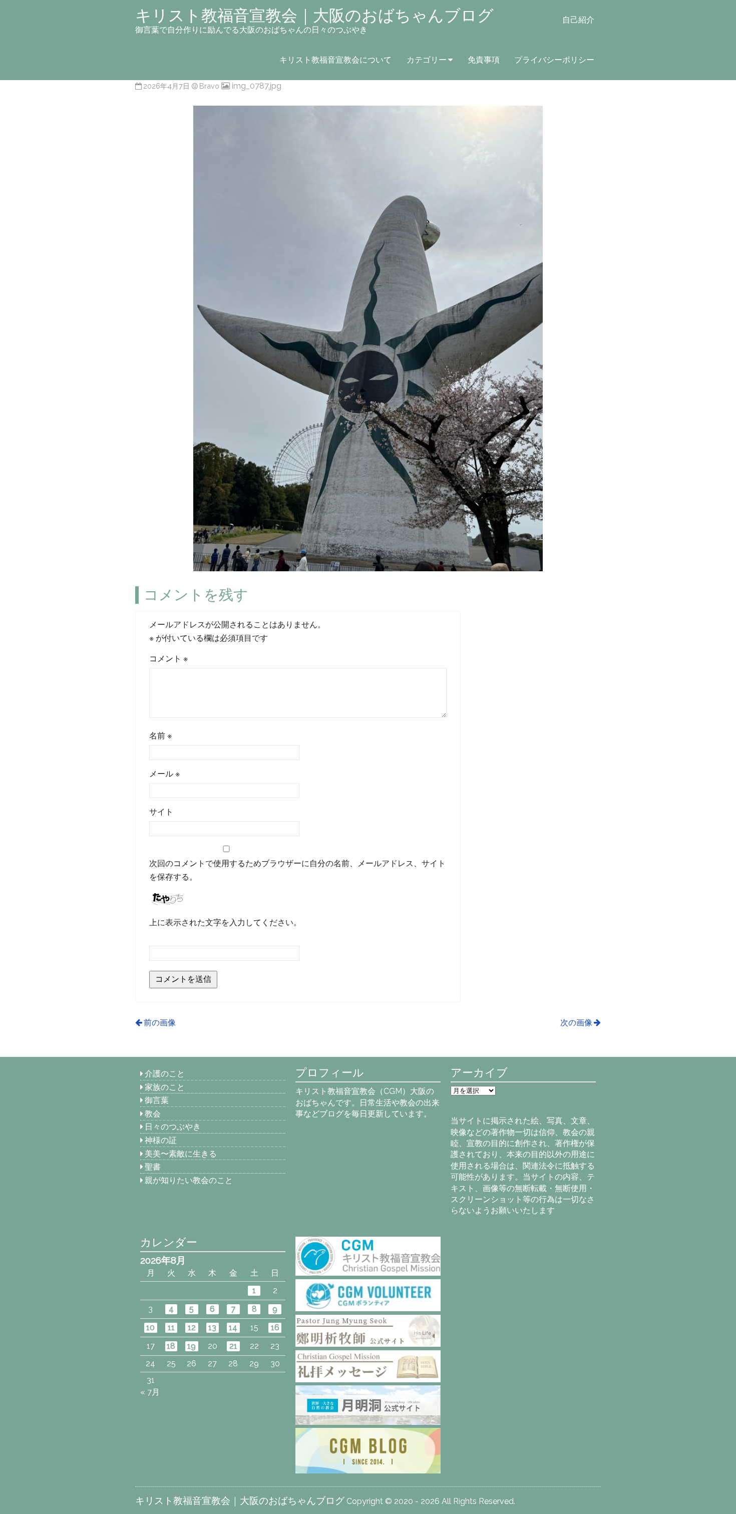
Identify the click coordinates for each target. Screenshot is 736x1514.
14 (233, 1327)
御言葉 (157, 1100)
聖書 (153, 1167)
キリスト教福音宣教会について (335, 60)
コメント (168, 658)
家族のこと (165, 1087)
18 (171, 1346)
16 (275, 1327)
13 (212, 1327)
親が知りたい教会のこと (189, 1180)
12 (192, 1327)
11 (171, 1327)
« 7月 (150, 1392)
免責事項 (484, 60)
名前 (160, 735)
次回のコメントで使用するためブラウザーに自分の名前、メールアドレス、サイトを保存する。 (297, 870)
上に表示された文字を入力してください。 (225, 922)
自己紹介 (578, 20)
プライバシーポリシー (554, 60)
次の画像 (576, 1022)
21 (233, 1346)
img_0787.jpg (256, 86)
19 (191, 1346)
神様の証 (161, 1140)
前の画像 (160, 1022)
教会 (153, 1113)
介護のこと (165, 1073)
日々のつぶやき (173, 1126)
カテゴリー (427, 60)
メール (164, 774)
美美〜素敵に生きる (181, 1154)
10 (150, 1327)
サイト (161, 812)
